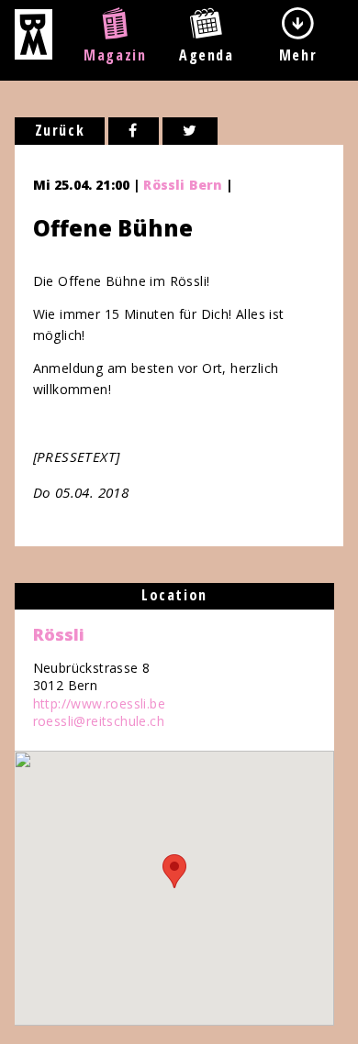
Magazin (115, 55)
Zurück (60, 130)
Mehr (298, 55)
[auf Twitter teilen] (190, 131)
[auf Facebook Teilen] (133, 131)
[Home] (33, 54)
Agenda (206, 55)
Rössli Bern (182, 184)
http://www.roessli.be (99, 703)
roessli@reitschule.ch (98, 721)
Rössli (58, 634)
